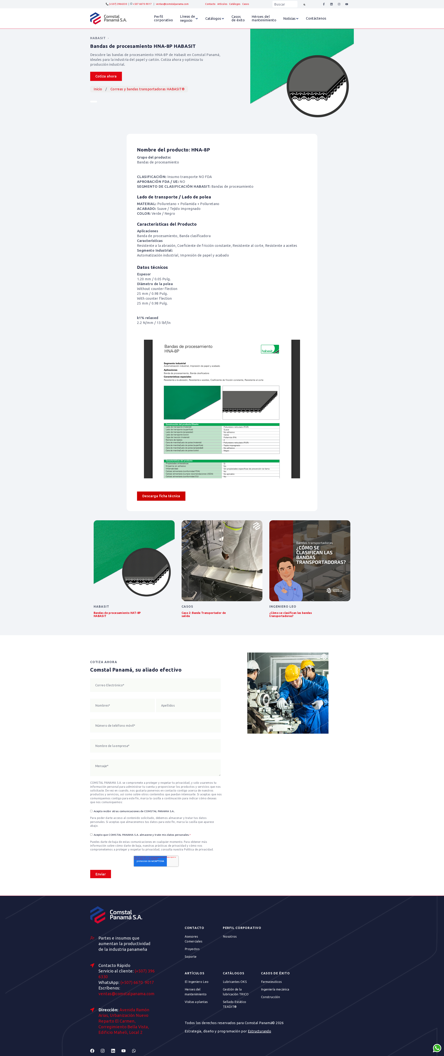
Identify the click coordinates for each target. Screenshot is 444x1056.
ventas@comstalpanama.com (126, 993)
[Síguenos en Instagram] (339, 4)
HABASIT (98, 38)
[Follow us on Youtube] (126, 1051)
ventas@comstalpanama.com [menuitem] (172, 4)
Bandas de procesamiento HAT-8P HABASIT (117, 614)
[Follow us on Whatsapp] (137, 1051)
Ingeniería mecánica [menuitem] (275, 989)
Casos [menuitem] (245, 4)
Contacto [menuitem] (210, 4)
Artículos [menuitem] (222, 4)
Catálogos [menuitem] (235, 4)
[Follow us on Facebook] (95, 1051)
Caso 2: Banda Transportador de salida (204, 614)
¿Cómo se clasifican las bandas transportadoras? (290, 614)
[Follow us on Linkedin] (116, 1051)
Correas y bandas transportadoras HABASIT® (147, 89)
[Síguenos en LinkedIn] (331, 4)
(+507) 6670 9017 (137, 982)
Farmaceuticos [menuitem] (271, 981)
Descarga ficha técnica (161, 496)
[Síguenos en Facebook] (324, 4)
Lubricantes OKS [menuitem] (235, 981)
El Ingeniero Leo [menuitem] (197, 981)
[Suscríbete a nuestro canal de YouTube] (346, 4)
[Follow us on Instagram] (106, 1051)
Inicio (98, 89)
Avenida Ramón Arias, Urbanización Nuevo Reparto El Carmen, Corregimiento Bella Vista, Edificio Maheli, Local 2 (124, 1021)
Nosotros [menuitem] (230, 936)
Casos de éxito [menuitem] (275, 973)
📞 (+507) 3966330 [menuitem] (116, 4)
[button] (189, 18)
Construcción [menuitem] (270, 997)
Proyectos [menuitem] (192, 949)
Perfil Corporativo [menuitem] (242, 927)
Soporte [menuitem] (191, 956)
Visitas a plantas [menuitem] (196, 1001)
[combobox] (285, 4)
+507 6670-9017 (142, 4)
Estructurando (259, 1031)
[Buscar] (304, 4)
